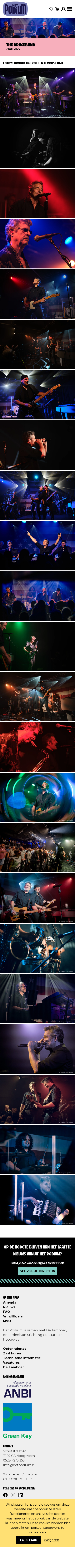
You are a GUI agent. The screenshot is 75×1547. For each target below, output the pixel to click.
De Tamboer (13, 1367)
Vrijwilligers (13, 1316)
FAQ (6, 1312)
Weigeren (51, 1540)
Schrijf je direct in (37, 1271)
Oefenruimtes (14, 1349)
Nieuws (9, 1307)
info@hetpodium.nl (19, 1465)
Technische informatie (22, 1358)
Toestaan (28, 1540)
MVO (7, 1321)
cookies (49, 1504)
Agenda (9, 1302)
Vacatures (11, 1362)
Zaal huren (12, 1353)
